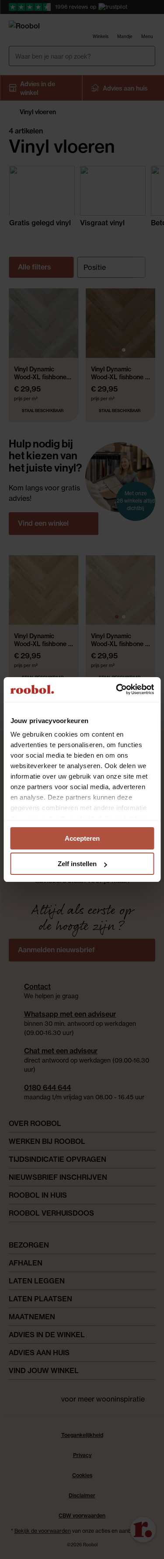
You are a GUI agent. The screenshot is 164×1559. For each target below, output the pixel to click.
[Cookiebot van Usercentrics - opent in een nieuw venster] (117, 689)
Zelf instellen (77, 863)
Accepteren (82, 838)
